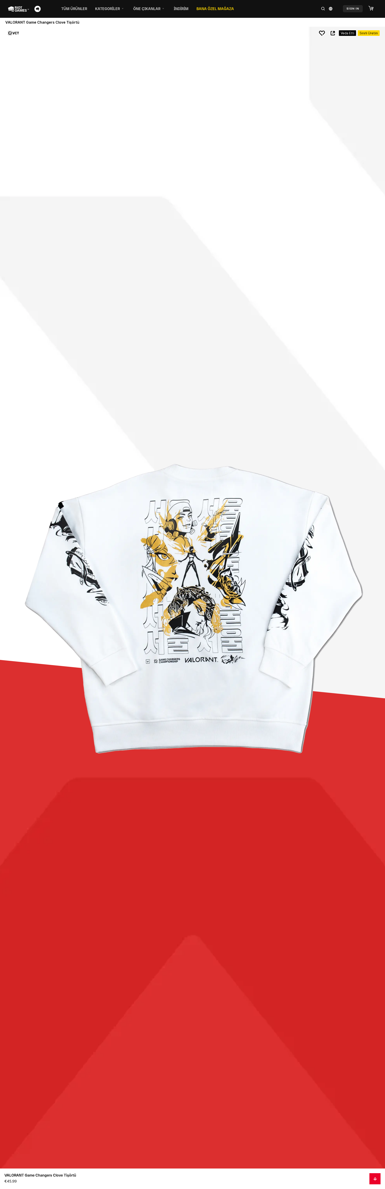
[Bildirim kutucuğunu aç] (375, 1178)
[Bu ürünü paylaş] (332, 33)
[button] (373, 8)
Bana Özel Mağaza (215, 8)
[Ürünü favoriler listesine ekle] (321, 33)
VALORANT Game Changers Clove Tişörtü (40, 1175)
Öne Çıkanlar (146, 8)
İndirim (181, 8)
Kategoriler (107, 8)
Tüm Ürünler (74, 8)
